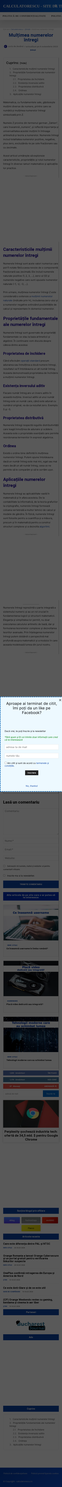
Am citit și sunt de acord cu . (27, 764)
